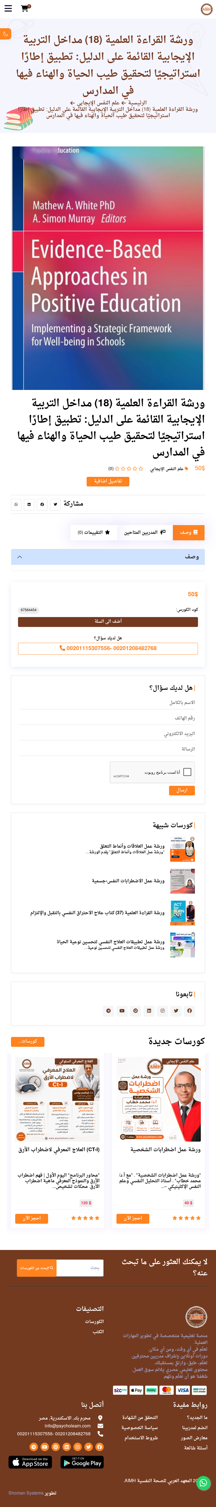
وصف (192, 557)
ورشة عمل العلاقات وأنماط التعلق (132, 846)
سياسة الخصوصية (139, 1428)
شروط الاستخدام (141, 1438)
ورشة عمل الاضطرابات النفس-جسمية (128, 881)
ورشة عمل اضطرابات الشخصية (165, 1150)
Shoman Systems (26, 1493)
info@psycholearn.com (68, 1426)
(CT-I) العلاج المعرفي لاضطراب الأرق (59, 1150)
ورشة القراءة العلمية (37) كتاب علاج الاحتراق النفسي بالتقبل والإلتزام (97, 913)
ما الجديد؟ (197, 1418)
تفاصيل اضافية (108, 481)
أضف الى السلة (108, 622)
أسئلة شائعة (196, 1448)
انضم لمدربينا (195, 1428)
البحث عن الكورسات (35, 1268)
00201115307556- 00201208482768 (111, 648)
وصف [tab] (185, 532)
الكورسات (94, 1322)
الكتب (98, 1332)
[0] (24, 9)
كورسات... (27, 1041)
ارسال (182, 790)
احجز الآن (133, 1218)
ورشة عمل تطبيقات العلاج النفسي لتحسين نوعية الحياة (111, 942)
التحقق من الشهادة (140, 1418)
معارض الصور (194, 1438)
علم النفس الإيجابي (98, 103)
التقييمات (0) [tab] (90, 532)
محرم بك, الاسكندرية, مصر (65, 1418)
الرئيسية (137, 103)
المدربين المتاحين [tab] (141, 532)
